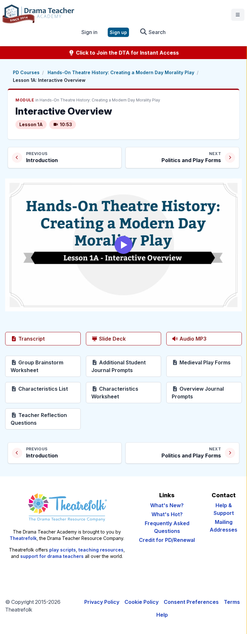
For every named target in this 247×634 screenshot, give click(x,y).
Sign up (118, 32)
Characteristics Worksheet (126, 393)
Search (156, 32)
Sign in (89, 32)
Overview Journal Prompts (205, 393)
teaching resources (101, 549)
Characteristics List (49, 388)
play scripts (62, 549)
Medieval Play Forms (210, 362)
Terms (232, 602)
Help (162, 615)
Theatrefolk (23, 538)
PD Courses (26, 72)
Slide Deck (112, 338)
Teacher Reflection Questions (46, 419)
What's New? (167, 505)
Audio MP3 (192, 338)
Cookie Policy (141, 602)
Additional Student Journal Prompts (126, 366)
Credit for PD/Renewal (167, 540)
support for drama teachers (52, 556)
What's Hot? (167, 514)
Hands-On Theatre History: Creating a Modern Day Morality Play (121, 72)
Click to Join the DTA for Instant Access (127, 52)
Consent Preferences (191, 602)
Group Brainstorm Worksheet (46, 366)
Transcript (31, 338)
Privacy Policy (101, 602)
